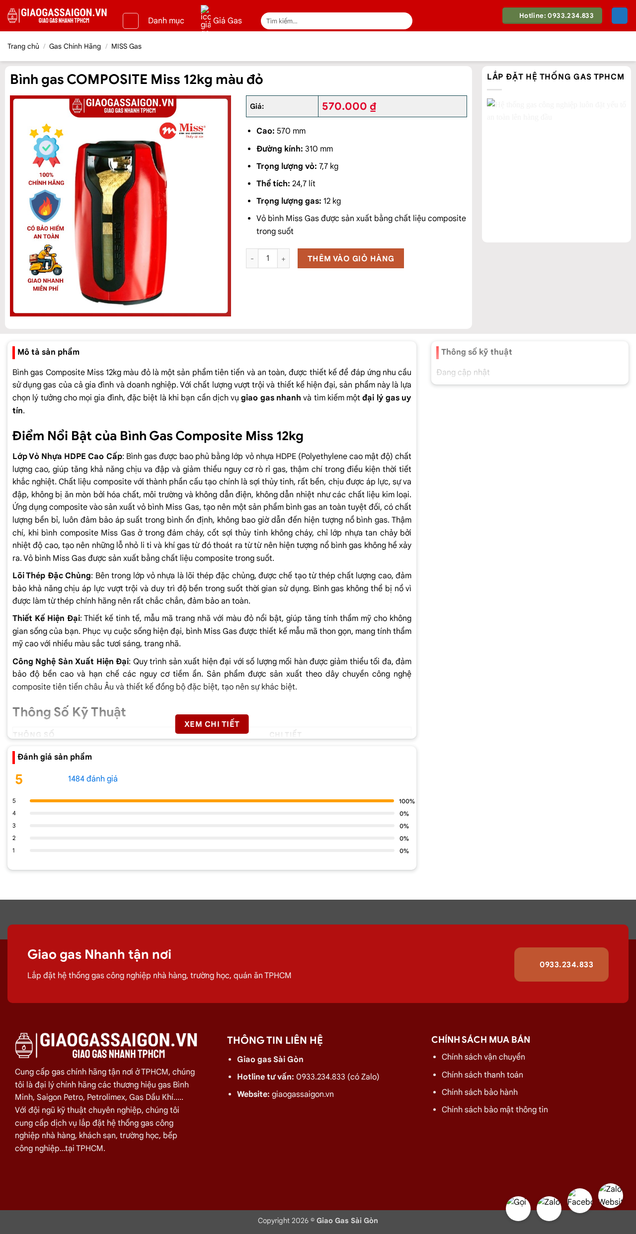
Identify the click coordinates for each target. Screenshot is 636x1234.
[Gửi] (403, 20)
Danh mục (166, 21)
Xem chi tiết (212, 724)
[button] (131, 21)
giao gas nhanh (271, 398)
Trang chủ (23, 46)
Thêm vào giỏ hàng (351, 258)
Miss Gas (182, 507)
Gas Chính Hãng (75, 46)
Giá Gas (227, 21)
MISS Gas (126, 46)
